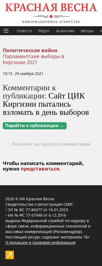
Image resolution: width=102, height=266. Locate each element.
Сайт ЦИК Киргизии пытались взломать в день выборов (46, 103)
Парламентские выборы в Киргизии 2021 (33, 59)
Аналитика (65, 30)
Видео (44, 30)
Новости (24, 30)
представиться (40, 169)
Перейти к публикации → (34, 125)
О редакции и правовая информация (40, 242)
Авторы (87, 30)
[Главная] (51, 13)
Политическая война (30, 50)
